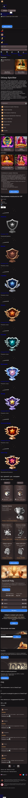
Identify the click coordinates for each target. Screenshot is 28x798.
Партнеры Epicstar (13, 771)
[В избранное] (12, 61)
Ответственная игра (5, 771)
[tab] (14, 31)
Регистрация (6, 13)
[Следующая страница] (18, 766)
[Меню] (11, 12)
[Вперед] (4, 207)
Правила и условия (11, 769)
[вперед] (5, 703)
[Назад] (2, 207)
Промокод (3, 634)
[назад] (2, 703)
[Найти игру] (2, 46)
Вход (2, 13)
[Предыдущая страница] (9, 766)
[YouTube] (20, 774)
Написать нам (3, 769)
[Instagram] (26, 774)
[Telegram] (23, 774)
